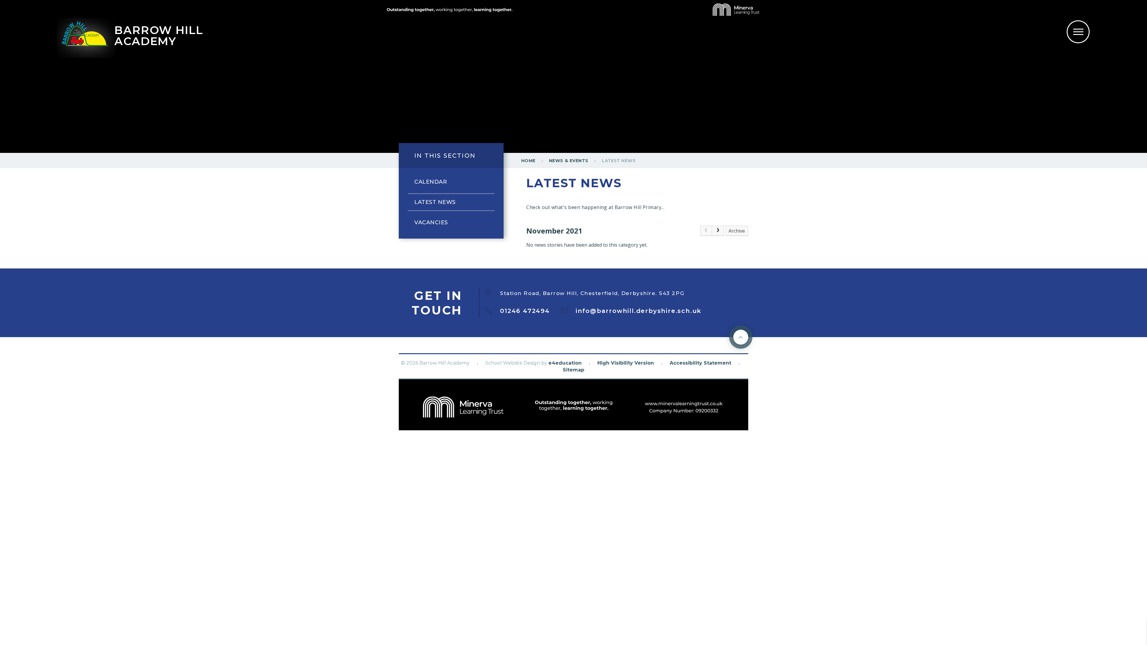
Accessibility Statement (700, 363)
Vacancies (431, 222)
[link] (706, 231)
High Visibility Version (625, 363)
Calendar (430, 182)
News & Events (568, 160)
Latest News (618, 160)
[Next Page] (718, 231)
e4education (565, 363)
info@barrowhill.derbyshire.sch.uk (638, 310)
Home (528, 160)
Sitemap (573, 370)
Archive (737, 231)
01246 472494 (525, 310)
